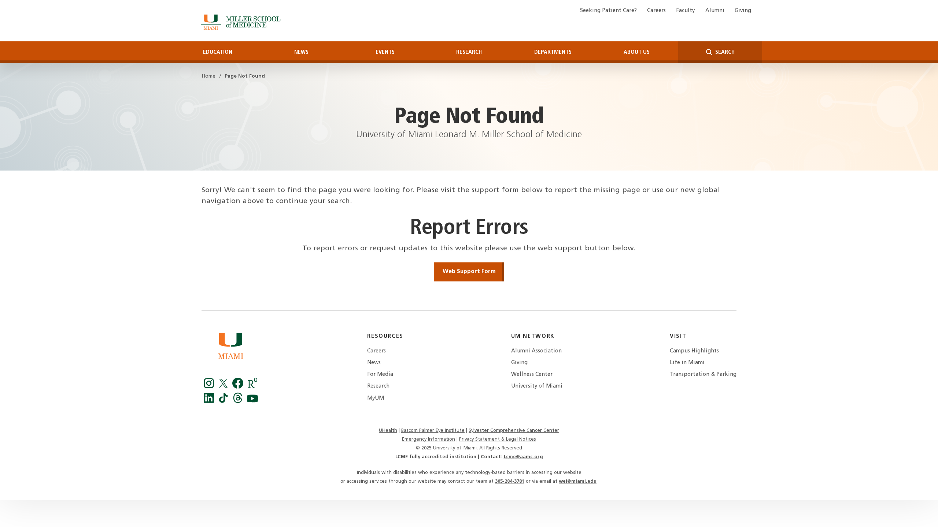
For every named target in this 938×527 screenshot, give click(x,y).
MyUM (375, 398)
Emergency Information (428, 439)
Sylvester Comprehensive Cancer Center (514, 430)
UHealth (388, 430)
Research (469, 52)
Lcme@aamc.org (523, 457)
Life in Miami (687, 363)
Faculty (685, 11)
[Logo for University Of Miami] (231, 347)
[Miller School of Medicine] (242, 22)
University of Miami (536, 386)
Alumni (714, 11)
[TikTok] (224, 401)
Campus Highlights (694, 351)
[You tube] (252, 401)
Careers (656, 11)
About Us (637, 52)
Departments (553, 52)
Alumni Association (536, 351)
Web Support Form (469, 271)
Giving (743, 11)
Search (724, 52)
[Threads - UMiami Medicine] (239, 401)
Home (208, 76)
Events (385, 52)
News (301, 52)
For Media (380, 374)
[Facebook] (210, 386)
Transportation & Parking (703, 374)
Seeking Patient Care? (608, 11)
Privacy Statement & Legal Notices (497, 439)
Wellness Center (532, 374)
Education (217, 52)
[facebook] (239, 386)
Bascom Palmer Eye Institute (433, 430)
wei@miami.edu (578, 481)
